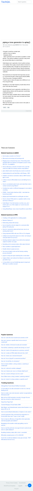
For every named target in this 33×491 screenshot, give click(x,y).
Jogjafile (20, 485)
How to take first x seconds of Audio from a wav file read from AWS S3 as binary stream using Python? (16, 167)
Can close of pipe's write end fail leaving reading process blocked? (15, 252)
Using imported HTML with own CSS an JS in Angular (16, 233)
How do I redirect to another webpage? (11, 368)
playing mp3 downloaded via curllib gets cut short (15, 196)
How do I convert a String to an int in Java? (12, 373)
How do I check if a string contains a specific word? (14, 379)
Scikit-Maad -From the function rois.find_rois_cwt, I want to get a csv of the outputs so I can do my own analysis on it (16, 204)
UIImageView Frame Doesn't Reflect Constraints (13, 386)
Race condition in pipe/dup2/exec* (11, 246)
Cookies (15, 483)
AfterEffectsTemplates (9, 485)
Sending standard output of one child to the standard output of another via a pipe (16, 240)
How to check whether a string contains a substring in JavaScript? (15, 364)
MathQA (27, 485)
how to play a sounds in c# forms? (12, 156)
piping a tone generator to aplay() (16, 42)
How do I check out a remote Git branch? (11, 355)
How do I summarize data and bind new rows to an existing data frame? (16, 230)
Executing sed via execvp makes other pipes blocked (16, 244)
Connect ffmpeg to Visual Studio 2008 (10, 404)
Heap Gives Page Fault (7, 402)
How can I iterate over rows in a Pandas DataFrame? (14, 371)
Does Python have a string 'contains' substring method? (15, 376)
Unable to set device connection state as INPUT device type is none (16, 176)
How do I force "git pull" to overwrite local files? (13, 358)
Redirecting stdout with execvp (10, 222)
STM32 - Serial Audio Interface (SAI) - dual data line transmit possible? (16, 193)
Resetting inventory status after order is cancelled (14, 432)
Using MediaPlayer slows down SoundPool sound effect (17, 209)
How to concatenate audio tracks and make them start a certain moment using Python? (17, 184)
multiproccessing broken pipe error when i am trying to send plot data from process (17, 236)
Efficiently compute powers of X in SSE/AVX (12, 435)
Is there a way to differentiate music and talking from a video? (17, 180)
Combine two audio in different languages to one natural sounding (17, 189)
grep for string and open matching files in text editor (16, 255)
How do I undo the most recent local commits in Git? (14, 337)
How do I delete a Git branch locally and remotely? (14, 344)
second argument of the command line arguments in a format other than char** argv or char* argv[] (15, 415)
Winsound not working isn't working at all (13, 158)
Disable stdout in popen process (11, 249)
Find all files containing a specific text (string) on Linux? (15, 347)
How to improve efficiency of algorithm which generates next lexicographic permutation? (15, 419)
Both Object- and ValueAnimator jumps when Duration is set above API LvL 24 (16, 408)
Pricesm (17, 488)
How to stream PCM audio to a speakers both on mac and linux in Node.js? (16, 199)
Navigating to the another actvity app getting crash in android (14, 424)
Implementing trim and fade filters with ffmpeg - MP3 (16, 173)
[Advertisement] (16, 22)
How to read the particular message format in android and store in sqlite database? (16, 428)
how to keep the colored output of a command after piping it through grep (16, 226)
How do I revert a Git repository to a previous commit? (15, 350)
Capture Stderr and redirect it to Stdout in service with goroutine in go (16, 258)
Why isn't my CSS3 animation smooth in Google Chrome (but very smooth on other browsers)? (15, 398)
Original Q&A (28, 110)
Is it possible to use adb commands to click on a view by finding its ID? (15, 389)
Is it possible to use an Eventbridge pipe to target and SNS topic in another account (16, 263)
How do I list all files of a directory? (10, 361)
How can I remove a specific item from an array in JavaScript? (14, 341)
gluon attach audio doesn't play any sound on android (16, 171)
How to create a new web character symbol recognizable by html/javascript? (16, 393)
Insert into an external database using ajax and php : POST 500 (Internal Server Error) (16, 438)
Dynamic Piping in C (8, 220)
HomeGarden (22, 483)
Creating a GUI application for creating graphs (14, 218)
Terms (11, 483)
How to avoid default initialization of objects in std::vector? (16, 412)
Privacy (8, 483)
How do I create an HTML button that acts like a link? (14, 353)
